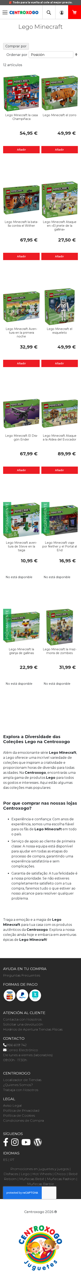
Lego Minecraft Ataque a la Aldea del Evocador (59, 437)
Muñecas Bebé (31, 1179)
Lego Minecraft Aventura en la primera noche (21, 332)
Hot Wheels (42, 1174)
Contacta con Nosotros (22, 1019)
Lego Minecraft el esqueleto (59, 331)
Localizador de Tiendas (22, 1080)
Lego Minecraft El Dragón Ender (21, 437)
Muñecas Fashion (61, 1179)
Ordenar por (16, 55)
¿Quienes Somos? (18, 1085)
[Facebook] (6, 1144)
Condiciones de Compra (23, 1121)
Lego (25, 1174)
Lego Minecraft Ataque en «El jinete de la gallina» (59, 225)
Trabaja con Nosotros (20, 1090)
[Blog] (39, 1144)
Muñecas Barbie (40, 1184)
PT (12, 1160)
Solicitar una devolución (23, 1024)
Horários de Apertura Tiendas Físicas (33, 1029)
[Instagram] (16, 1144)
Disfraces (11, 1174)
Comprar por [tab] (16, 46)
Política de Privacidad (21, 1110)
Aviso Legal (12, 1105)
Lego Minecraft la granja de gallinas (21, 651)
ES (5, 1160)
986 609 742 (16, 1045)
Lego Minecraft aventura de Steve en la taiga (21, 546)
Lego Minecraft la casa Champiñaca (21, 117)
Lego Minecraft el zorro (59, 115)
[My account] (61, 12)
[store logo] (23, 11)
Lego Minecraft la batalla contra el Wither (21, 224)
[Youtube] (27, 1144)
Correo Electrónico (22, 1050)
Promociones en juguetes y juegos (39, 1169)
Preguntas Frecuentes (21, 975)
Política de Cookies (19, 1115)
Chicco (60, 1174)
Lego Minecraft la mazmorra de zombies (59, 651)
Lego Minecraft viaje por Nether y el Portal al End (59, 546)
